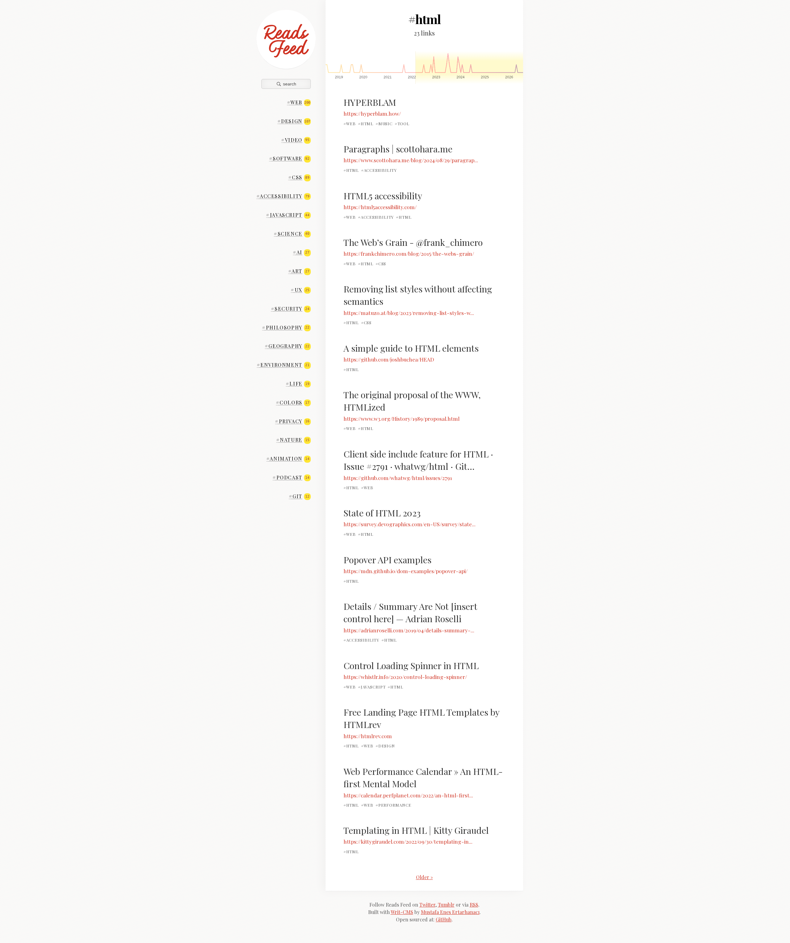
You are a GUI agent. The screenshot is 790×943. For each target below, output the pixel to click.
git (299, 496)
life (297, 383)
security (290, 308)
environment (283, 365)
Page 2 (371, 67)
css (299, 177)
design (293, 121)
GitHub (443, 919)
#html (366, 123)
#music (384, 123)
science (291, 233)
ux (300, 290)
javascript (287, 215)
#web (349, 123)
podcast (290, 477)
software (289, 158)
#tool (402, 123)
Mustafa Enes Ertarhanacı (450, 912)
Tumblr (446, 904)
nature (293, 439)
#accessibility (379, 170)
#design (385, 745)
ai (301, 252)
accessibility (283, 196)
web (298, 102)
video (295, 140)
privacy (292, 421)
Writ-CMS (402, 912)
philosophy (285, 327)
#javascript (372, 686)
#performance (393, 805)
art (299, 271)
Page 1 (469, 67)
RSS (474, 904)
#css (381, 263)
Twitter (427, 904)
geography (287, 346)
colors (293, 402)
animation (287, 458)
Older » (424, 877)
